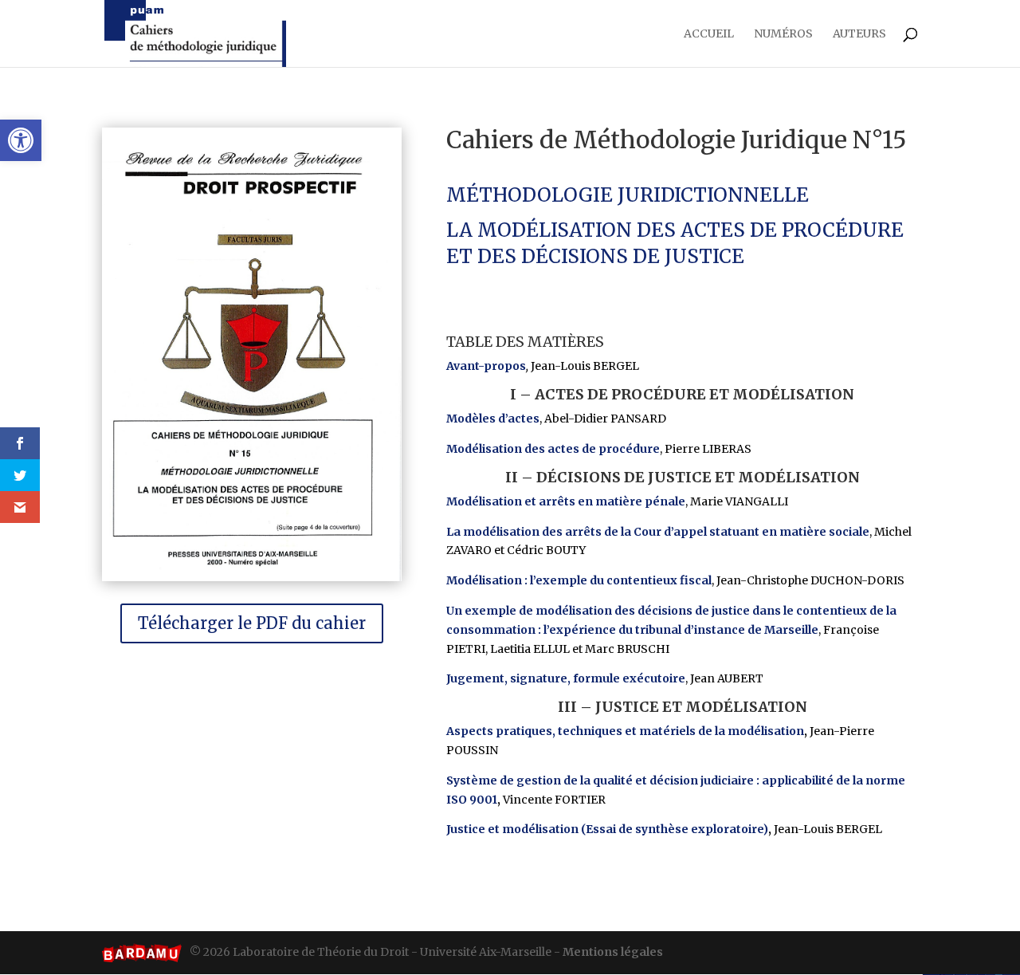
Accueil (709, 34)
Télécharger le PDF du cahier (252, 623)
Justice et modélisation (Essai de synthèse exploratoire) (607, 829)
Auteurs (859, 34)
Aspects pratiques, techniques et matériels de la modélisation (625, 731)
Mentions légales (613, 952)
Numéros (783, 34)
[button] (20, 140)
